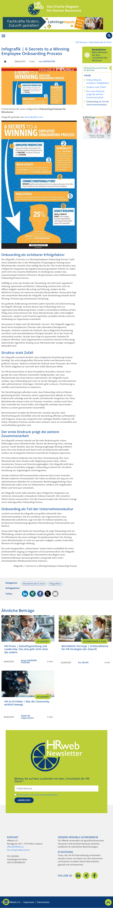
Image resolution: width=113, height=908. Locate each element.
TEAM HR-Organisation (27, 716)
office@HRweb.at (15, 846)
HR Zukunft (43, 641)
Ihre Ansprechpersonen (18, 849)
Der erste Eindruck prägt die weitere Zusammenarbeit (95, 94)
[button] (25, 594)
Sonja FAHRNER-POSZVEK (29, 661)
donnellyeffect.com (34, 117)
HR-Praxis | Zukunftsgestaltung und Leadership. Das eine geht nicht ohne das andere (26, 649)
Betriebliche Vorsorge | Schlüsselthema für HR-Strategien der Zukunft (84, 647)
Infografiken (55, 583)
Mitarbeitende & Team (100, 42)
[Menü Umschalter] (3, 36)
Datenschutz (43, 902)
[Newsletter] (87, 54)
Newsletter (99, 49)
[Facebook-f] (94, 875)
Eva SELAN (83, 662)
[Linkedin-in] (78, 875)
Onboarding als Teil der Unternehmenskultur (97, 103)
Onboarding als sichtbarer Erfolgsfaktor (97, 81)
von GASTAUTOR (47, 61)
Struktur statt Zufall (96, 87)
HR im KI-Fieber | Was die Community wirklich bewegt (26, 703)
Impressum (28, 902)
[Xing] (86, 875)
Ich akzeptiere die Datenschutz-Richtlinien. (37, 794)
